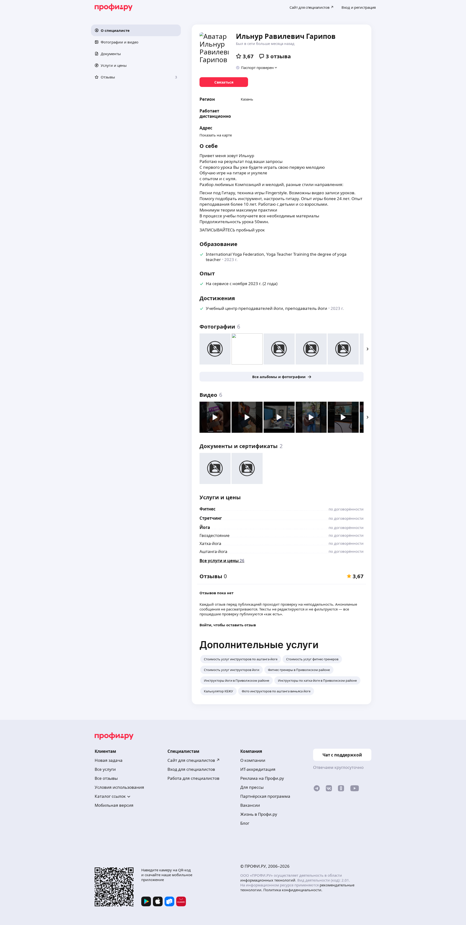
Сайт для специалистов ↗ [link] (193, 760)
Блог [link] (244, 823)
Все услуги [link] (105, 769)
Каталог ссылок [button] (110, 796)
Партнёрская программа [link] (265, 796)
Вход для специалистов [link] (191, 769)
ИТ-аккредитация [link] (257, 769)
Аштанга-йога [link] (213, 551)
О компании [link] (252, 760)
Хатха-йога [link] (210, 543)
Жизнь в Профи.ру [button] (258, 814)
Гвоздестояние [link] (215, 535)
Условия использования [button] (119, 787)
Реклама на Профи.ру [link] (262, 778)
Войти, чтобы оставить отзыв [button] (228, 624)
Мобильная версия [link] (114, 805)
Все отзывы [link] (106, 778)
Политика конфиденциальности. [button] (292, 889)
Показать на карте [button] (216, 135)
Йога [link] (205, 527)
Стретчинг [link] (211, 518)
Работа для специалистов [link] (193, 778)
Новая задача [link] (109, 760)
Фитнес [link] (208, 509)
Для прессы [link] (252, 787)
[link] (224, 82)
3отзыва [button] (278, 56)
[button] (136, 30)
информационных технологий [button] (267, 880)
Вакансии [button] (250, 805)
